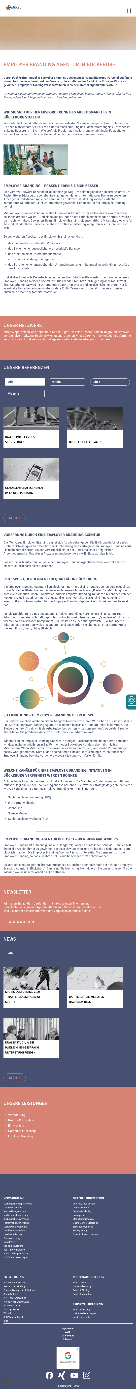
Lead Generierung (12, 1234)
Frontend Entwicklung (14, 1282)
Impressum (67, 1328)
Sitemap (67, 1339)
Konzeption (79, 1215)
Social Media (79, 1282)
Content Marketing (82, 1294)
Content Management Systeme (19, 1290)
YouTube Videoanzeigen (15, 1257)
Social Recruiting (81, 1309)
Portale (56, 382)
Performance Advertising (16, 1223)
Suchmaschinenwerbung (16, 1219)
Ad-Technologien (12, 1305)
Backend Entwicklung (14, 1286)
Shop (96, 382)
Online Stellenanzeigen (84, 1313)
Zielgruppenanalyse (83, 1226)
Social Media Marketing (15, 1226)
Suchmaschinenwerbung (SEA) (28, 818)
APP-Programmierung (14, 1298)
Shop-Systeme (10, 1294)
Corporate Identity (82, 1211)
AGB (67, 1332)
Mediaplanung (80, 1230)
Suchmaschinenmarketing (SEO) (29, 797)
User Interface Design (84, 1203)
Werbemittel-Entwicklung (16, 1301)
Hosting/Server (11, 1309)
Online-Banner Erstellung (85, 1223)
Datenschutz (67, 1335)
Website (13, 393)
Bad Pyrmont (52, 744)
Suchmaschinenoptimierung (17, 1203)
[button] (7, 1381)
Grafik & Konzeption (21, 1120)
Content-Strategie (82, 1290)
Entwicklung (16, 1125)
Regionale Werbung (13, 1246)
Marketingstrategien (83, 1219)
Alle (10, 382)
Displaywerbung (11, 1238)
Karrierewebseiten (82, 1317)
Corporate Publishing (22, 1131)
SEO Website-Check (13, 1317)
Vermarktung (16, 1115)
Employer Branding (20, 1136)
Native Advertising (82, 1286)
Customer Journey (13, 1207)
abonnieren (21, 922)
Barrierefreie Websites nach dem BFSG (86, 999)
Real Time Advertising (14, 1249)
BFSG (6, 1321)
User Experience (81, 1207)
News (97, 953)
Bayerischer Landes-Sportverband (20, 439)
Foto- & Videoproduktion (16, 1253)
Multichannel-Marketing (15, 1215)
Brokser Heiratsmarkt (86, 442)
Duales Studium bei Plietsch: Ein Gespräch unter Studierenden (22, 1047)
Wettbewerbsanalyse (14, 1230)
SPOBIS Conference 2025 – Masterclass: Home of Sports (23, 997)
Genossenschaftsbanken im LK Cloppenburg (24, 490)
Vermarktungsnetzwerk (15, 1211)
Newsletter (87, 907)
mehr (14, 351)
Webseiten (8, 1313)
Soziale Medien (18, 813)
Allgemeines (59, 953)
